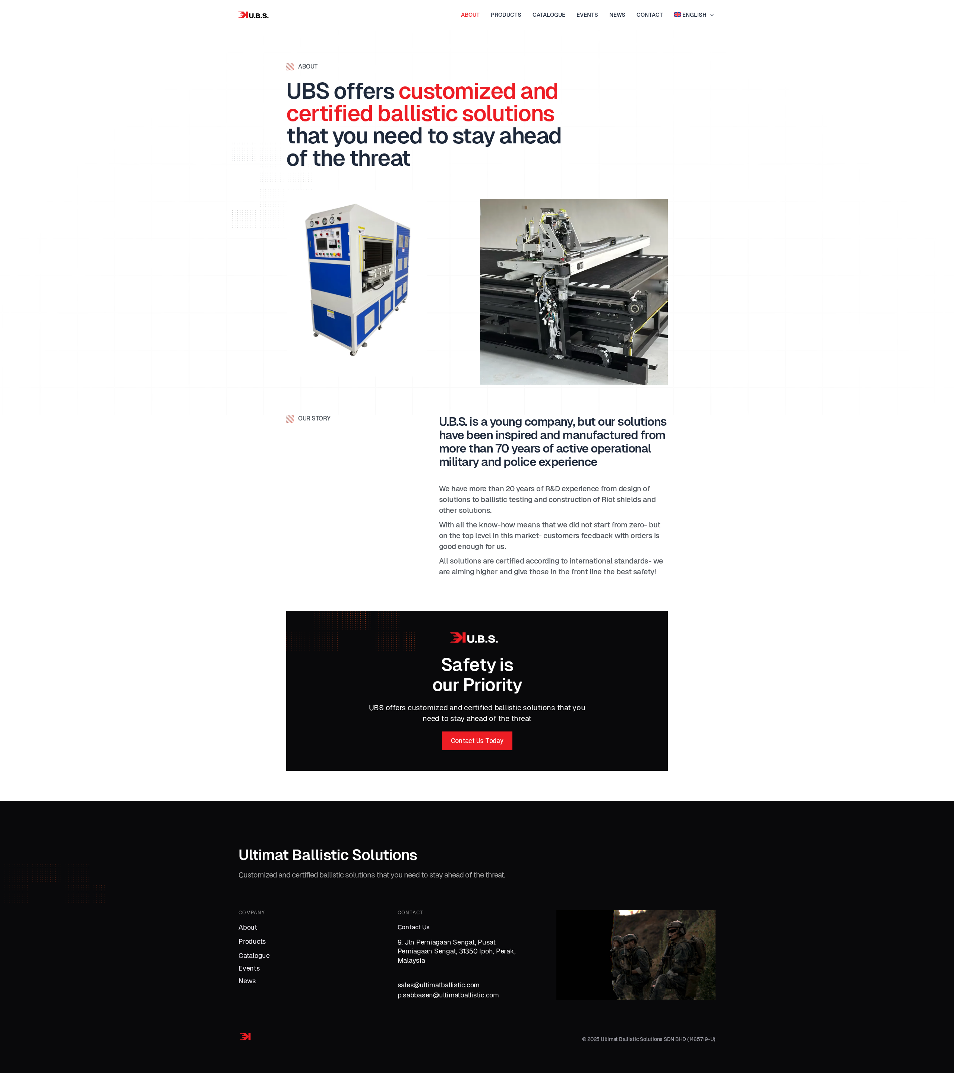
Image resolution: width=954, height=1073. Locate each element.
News (247, 981)
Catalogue (254, 955)
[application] (710, 15)
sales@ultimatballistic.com (439, 985)
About (247, 927)
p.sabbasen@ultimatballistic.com (448, 995)
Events (249, 968)
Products (252, 941)
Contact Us (414, 927)
